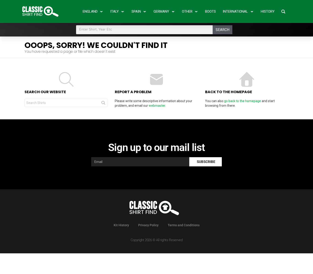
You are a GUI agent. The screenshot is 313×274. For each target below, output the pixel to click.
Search (222, 30)
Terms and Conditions (184, 225)
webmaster (157, 105)
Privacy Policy (148, 225)
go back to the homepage (242, 101)
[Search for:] (66, 103)
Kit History (121, 225)
